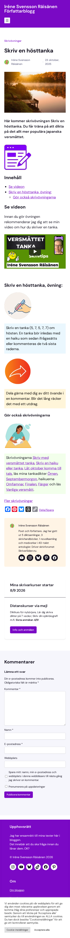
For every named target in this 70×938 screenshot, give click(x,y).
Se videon (16, 186)
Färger (43, 484)
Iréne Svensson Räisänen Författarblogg (30, 9)
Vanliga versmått (20, 489)
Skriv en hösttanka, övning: (30, 192)
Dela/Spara (46, 510)
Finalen (31, 484)
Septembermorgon (21, 479)
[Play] (35, 251)
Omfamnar (15, 484)
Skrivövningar (13, 41)
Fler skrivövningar (18, 500)
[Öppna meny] (7, 20)
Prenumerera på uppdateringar (26, 786)
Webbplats (10, 758)
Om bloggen (17, 890)
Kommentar (12, 689)
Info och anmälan (23, 630)
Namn (8, 730)
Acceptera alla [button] (42, 929)
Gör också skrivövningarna (34, 197)
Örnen (52, 473)
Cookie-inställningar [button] (17, 929)
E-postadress (13, 744)
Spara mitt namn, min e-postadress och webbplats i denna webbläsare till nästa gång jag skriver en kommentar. (35, 776)
